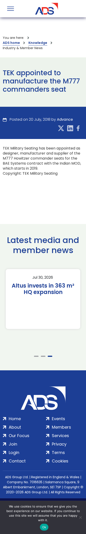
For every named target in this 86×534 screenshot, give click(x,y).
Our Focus (19, 435)
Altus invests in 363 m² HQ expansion (43, 289)
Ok (44, 527)
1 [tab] (36, 356)
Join (13, 444)
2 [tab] (43, 356)
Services (60, 435)
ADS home (11, 42)
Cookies (60, 461)
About (15, 427)
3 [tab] (50, 356)
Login (14, 452)
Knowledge (37, 42)
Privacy (59, 444)
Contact (17, 461)
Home (15, 419)
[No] (80, 517)
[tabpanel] (43, 299)
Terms (58, 452)
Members (61, 427)
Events (58, 419)
